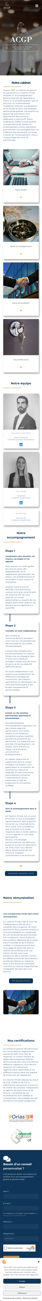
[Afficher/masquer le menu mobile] (37, 5)
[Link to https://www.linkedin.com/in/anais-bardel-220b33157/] (21, 503)
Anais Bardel (21, 491)
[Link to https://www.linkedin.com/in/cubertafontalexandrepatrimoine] (21, 444)
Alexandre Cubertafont (21, 433)
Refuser (22, 1287)
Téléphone (9, 1234)
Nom (6, 1191)
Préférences (22, 1293)
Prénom (7, 1222)
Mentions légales (30, 1298)
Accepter (22, 1281)
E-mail (7, 1203)
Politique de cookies (12, 1298)
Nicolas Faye (21, 513)
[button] (39, 1262)
